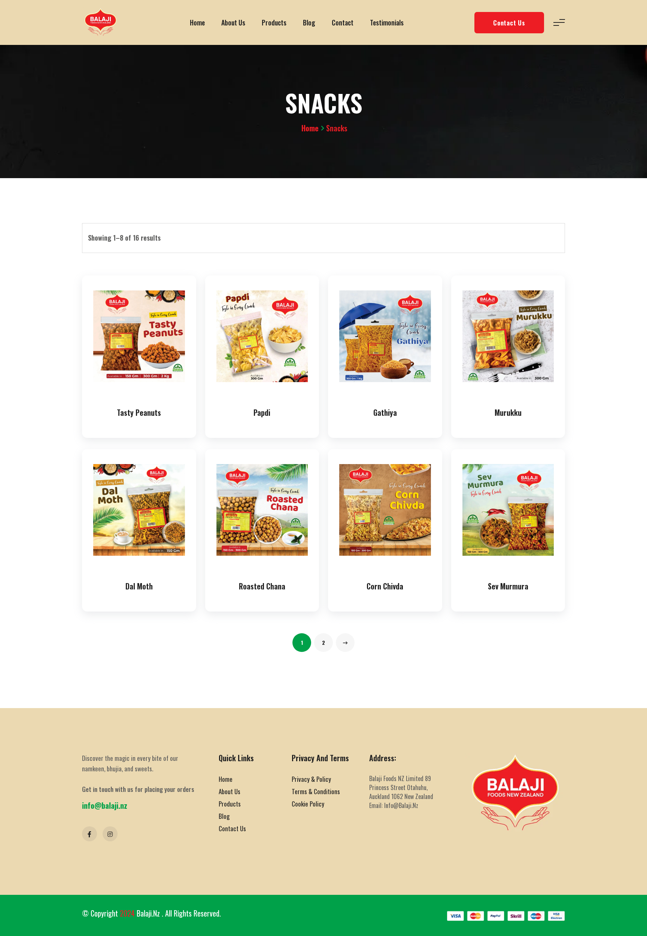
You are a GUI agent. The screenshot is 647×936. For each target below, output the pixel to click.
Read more (141, 389)
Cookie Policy (308, 803)
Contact (342, 22)
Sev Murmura (508, 586)
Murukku (508, 412)
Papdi (261, 412)
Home (197, 22)
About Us (233, 22)
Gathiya (385, 412)
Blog (309, 22)
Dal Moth (139, 586)
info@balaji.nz (104, 805)
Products (274, 22)
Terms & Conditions (316, 791)
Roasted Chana (262, 586)
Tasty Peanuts (139, 412)
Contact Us (509, 22)
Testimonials (387, 22)
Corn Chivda (385, 586)
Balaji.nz (149, 913)
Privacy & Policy (311, 779)
